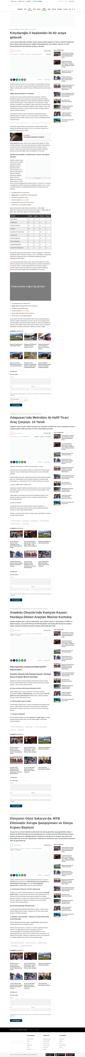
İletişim (60, 1047)
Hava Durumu (46, 1043)
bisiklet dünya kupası (31, 942)
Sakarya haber (34, 520)
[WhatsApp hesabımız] (74, 1)
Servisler (65, 9)
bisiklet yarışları (42, 942)
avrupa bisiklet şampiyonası (17, 942)
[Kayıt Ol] (70, 9)
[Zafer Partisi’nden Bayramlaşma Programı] (57, 103)
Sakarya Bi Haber (17, 50)
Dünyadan (59, 9)
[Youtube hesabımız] (70, 1)
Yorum (12, 377)
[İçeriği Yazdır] (25, 80)
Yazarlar (61, 1041)
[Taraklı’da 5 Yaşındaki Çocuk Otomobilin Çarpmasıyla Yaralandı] (57, 115)
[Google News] (47, 80)
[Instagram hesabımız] (68, 1)
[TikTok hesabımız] (72, 1)
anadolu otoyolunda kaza (17, 726)
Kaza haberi (25, 520)
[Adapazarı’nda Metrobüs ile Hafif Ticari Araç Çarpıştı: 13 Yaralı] (30, 338)
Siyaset (38, 9)
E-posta (33, 386)
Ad (11, 386)
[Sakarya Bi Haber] (15, 5)
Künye (60, 1043)
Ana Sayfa (61, 1038)
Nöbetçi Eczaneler (47, 1038)
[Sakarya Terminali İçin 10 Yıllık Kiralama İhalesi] (16, 338)
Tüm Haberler (48, 436)
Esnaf (34, 9)
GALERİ (13, 1)
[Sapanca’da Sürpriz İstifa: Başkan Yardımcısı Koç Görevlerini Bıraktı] (16, 356)
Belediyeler (20, 9)
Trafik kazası (26, 523)
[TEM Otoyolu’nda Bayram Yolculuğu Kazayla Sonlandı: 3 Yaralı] (57, 108)
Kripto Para (45, 1047)
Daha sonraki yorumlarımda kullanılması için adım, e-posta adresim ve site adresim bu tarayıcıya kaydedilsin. (30, 394)
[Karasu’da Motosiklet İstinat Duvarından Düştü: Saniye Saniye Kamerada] (57, 96)
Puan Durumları (46, 1045)
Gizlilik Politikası (62, 1045)
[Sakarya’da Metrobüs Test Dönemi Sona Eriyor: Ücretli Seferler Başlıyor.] (44, 338)
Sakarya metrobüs (45, 520)
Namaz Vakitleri (46, 1041)
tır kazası (13, 729)
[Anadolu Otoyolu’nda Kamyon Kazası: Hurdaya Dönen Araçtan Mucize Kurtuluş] (57, 79)
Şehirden (42, 436)
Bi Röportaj (30, 9)
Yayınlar (45, 1049)
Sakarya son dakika (15, 523)
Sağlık (49, 9)
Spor (25, 9)
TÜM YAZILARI (47, 50)
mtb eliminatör (14, 945)
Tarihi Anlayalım (44, 9)
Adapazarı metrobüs (16, 520)
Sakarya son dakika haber (41, 726)
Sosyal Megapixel (32, 1054)
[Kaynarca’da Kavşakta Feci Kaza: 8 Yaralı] (57, 122)
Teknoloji (54, 9)
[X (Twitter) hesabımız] (66, 1)
